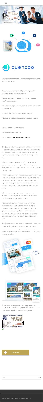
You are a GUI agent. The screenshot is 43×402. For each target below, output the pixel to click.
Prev (3, 377)
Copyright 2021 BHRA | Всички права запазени (16, 398)
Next (39, 377)
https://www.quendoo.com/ (21, 137)
